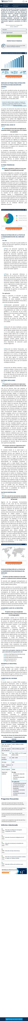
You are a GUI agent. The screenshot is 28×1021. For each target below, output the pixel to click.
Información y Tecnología (6, 5)
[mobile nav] (26, 1)
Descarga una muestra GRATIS (15, 1019)
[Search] (24, 2)
